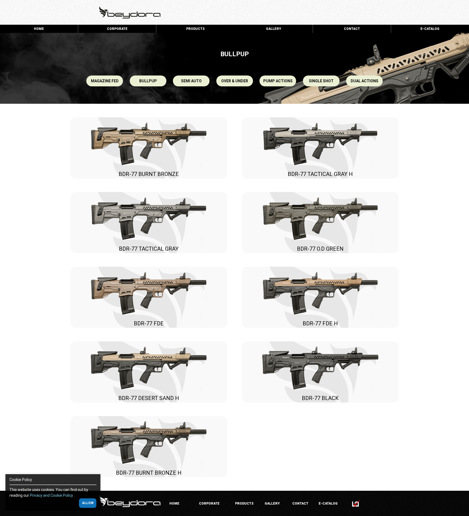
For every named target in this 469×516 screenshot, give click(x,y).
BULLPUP (148, 81)
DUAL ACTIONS (364, 81)
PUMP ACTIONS (278, 81)
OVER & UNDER (234, 81)
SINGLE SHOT (321, 81)
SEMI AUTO (191, 81)
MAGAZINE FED (105, 81)
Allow (88, 503)
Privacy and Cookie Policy (52, 495)
